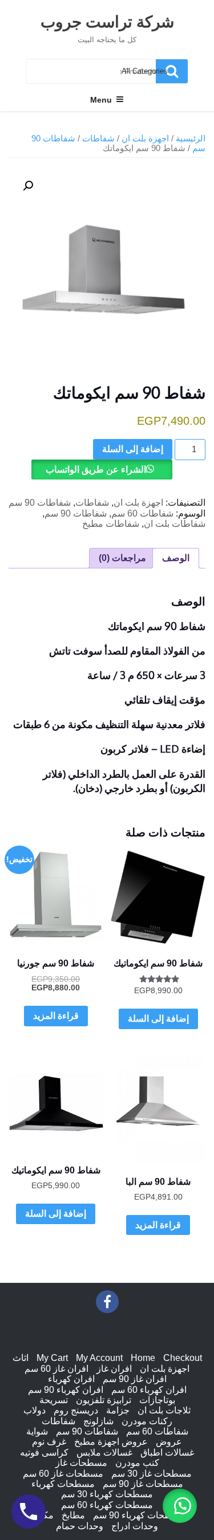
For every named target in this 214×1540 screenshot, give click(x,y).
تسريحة (53, 1400)
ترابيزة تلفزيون (103, 1400)
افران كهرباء (71, 1379)
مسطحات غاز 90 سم (143, 1484)
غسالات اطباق (167, 1452)
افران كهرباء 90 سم (65, 1390)
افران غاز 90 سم (135, 1379)
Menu (101, 99)
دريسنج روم (76, 1410)
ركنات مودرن (147, 1421)
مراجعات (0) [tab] (122, 558)
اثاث (21, 1358)
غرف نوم (49, 1441)
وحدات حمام (79, 1526)
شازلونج (98, 1421)
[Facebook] (107, 1301)
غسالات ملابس (104, 1452)
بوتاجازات (157, 1400)
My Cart (52, 1358)
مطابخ (73, 1515)
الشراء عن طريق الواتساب (96, 469)
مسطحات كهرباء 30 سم (107, 1494)
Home (143, 1358)
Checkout (182, 1358)
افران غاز (114, 1369)
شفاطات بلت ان (174, 524)
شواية (37, 1431)
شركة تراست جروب (107, 21)
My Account (99, 1358)
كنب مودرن (137, 1463)
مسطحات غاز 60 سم (63, 1473)
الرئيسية (190, 138)
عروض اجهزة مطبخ (111, 1441)
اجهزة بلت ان (145, 138)
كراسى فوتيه (44, 1452)
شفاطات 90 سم (40, 502)
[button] (180, 1506)
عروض (169, 1441)
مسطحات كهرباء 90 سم (139, 1515)
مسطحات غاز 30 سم (151, 1473)
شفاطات (98, 138)
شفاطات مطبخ (110, 524)
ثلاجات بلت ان (164, 1410)
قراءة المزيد (56, 1016)
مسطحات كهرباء (63, 1484)
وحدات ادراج (134, 1526)
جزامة (118, 1410)
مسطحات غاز (81, 1463)
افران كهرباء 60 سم (149, 1390)
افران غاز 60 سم (56, 1369)
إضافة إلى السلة (132, 449)
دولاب (34, 1410)
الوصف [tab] (175, 558)
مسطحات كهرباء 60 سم (107, 1505)
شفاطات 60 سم (142, 513)
